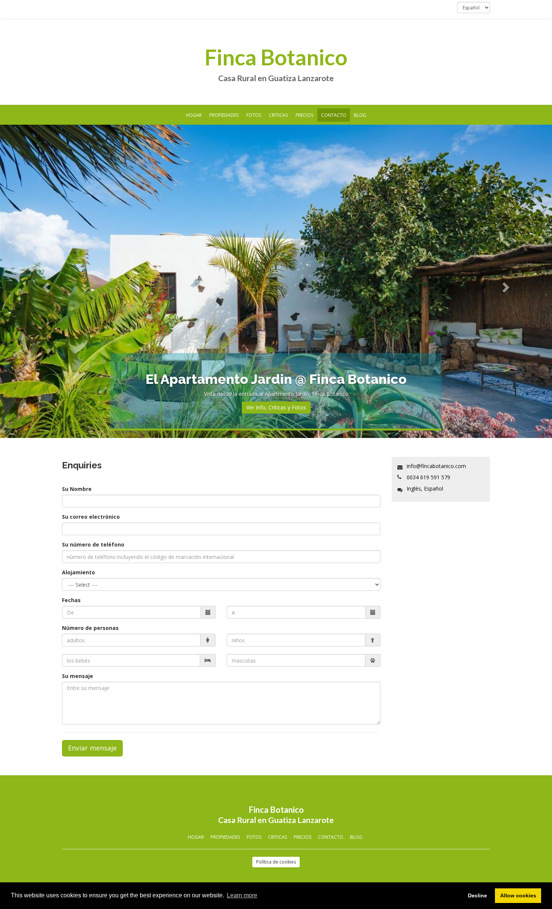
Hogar (194, 115)
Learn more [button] (242, 895)
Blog (360, 115)
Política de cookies (276, 862)
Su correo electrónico (91, 516)
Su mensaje (77, 675)
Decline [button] (477, 895)
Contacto (333, 115)
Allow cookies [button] (518, 895)
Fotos (253, 115)
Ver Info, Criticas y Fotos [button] (276, 407)
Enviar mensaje (92, 747)
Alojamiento (78, 572)
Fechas (71, 600)
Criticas (278, 115)
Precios (305, 115)
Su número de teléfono (93, 544)
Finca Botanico (276, 57)
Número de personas (90, 627)
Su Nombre (77, 488)
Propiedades (224, 115)
